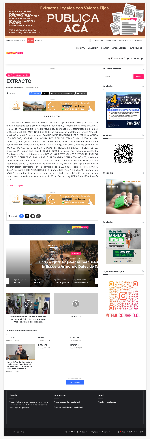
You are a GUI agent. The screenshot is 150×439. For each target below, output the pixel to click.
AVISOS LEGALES (119, 48)
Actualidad (75, 253)
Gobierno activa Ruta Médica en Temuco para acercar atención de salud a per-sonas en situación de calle (75, 266)
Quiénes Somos (110, 40)
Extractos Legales (21, 75)
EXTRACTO (39, 40)
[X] (27, 216)
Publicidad (99, 40)
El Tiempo (138, 40)
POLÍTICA (105, 48)
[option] (22, 280)
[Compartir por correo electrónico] (32, 216)
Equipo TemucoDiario (15, 87)
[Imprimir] (38, 216)
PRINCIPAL (80, 48)
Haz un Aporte (75, 382)
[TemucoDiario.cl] (14, 53)
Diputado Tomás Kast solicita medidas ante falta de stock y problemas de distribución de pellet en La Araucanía (19, 365)
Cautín (10, 75)
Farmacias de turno (126, 40)
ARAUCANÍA (93, 48)
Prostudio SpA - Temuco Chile (133, 432)
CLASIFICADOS (136, 48)
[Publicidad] (75, 20)
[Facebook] (21, 216)
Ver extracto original (14, 185)
